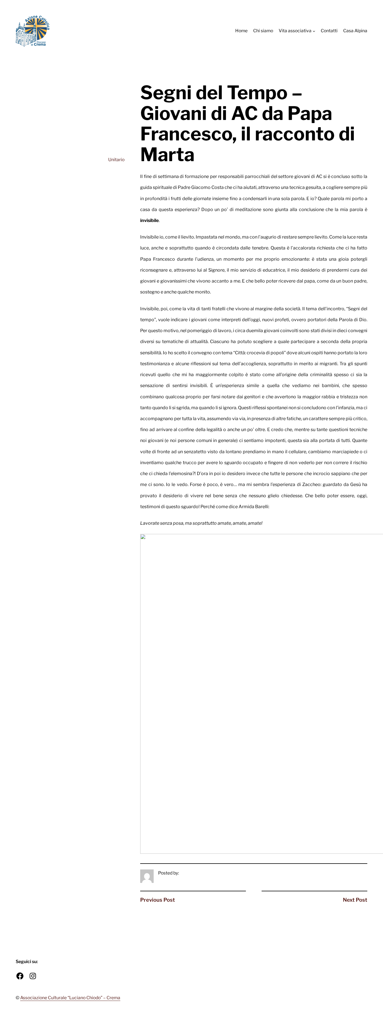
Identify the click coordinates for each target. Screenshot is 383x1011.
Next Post (355, 900)
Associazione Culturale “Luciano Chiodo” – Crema (70, 997)
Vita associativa (295, 30)
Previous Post (157, 900)
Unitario (116, 159)
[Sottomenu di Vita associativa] (314, 31)
